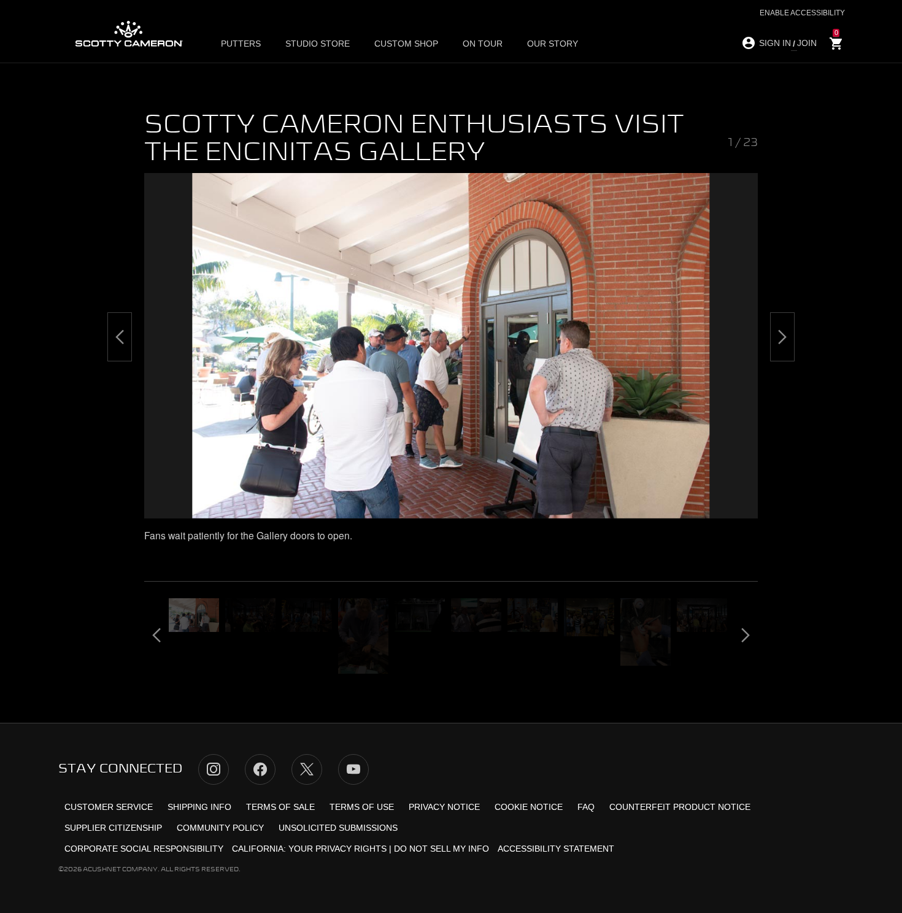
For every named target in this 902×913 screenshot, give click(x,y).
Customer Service (108, 807)
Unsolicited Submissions (338, 828)
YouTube (353, 769)
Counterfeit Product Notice (679, 807)
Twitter (306, 769)
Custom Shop (406, 43)
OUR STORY (552, 43)
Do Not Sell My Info (441, 848)
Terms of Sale (280, 807)
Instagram (213, 769)
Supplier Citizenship (113, 828)
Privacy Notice (444, 807)
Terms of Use (362, 807)
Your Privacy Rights (337, 848)
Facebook (260, 769)
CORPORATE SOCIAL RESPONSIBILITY (143, 848)
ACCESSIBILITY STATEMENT (556, 848)
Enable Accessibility (802, 13)
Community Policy (220, 828)
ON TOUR (483, 43)
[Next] (782, 336)
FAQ (586, 807)
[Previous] (119, 336)
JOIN (807, 43)
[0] (836, 44)
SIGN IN (775, 43)
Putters (241, 43)
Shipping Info (199, 807)
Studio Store (317, 43)
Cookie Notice (529, 807)
